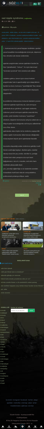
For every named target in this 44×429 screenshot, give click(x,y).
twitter (30, 400)
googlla (14, 27)
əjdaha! (6, 181)
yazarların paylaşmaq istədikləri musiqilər (27, 35)
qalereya (24, 406)
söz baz (31, 406)
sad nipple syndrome (13, 18)
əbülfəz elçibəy (14, 32)
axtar (31, 310)
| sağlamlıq (28, 18)
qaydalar (10, 403)
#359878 (38, 183)
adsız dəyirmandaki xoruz (15, 38)
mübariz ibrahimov (28, 41)
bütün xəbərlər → (21, 219)
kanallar (5, 307)
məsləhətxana (23, 260)
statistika (17, 403)
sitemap (24, 403)
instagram (16, 400)
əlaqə (35, 400)
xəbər (30, 403)
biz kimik (9, 400)
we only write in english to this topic (28, 32)
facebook (24, 400)
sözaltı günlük (5, 32)
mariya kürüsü (36, 181)
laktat (5, 127)
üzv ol (22, 195)
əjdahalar (6, 27)
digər (39, 2)
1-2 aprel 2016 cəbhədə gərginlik (14, 41)
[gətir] (35, 4)
